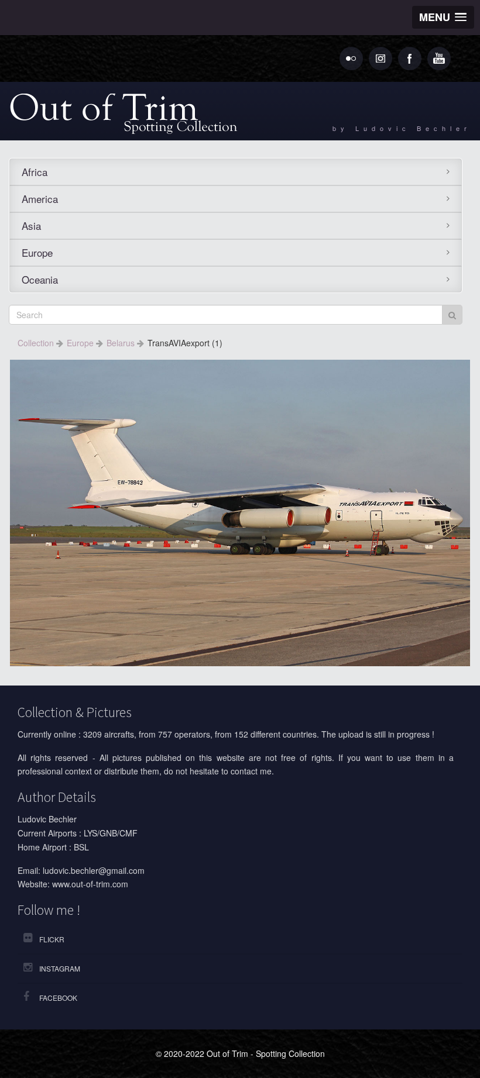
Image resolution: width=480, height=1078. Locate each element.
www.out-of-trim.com (90, 884)
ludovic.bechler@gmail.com (94, 870)
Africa (34, 171)
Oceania (40, 279)
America (40, 198)
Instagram (59, 968)
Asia (31, 225)
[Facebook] (409, 58)
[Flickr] (351, 58)
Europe (37, 252)
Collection (37, 343)
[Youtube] (439, 58)
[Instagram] (380, 58)
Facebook (58, 998)
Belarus (122, 343)
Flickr (51, 939)
